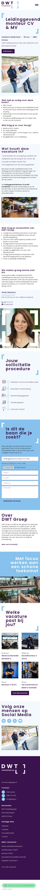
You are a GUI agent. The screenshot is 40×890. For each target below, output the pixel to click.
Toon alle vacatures (20, 693)
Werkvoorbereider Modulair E (12, 846)
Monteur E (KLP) (9, 685)
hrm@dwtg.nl (8, 304)
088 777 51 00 (8, 302)
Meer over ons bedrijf (10, 544)
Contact (5, 837)
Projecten (5, 826)
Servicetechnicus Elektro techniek (14, 857)
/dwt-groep (10, 792)
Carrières (5, 829)
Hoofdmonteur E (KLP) (9, 850)
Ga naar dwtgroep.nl (9, 782)
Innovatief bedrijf (8, 833)
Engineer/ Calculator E (10, 861)
